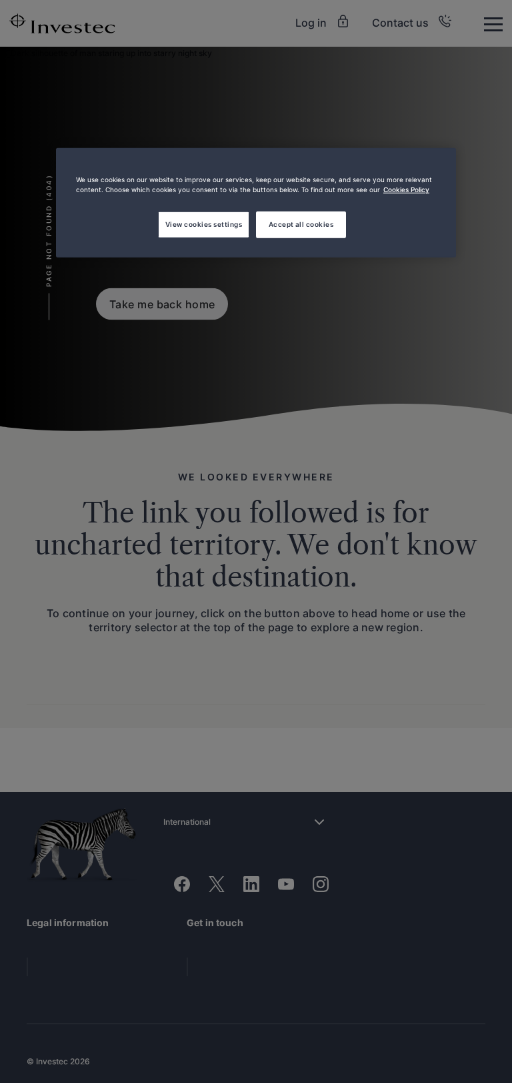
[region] (256, 203)
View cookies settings (203, 224)
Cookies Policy (406, 190)
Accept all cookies (301, 224)
